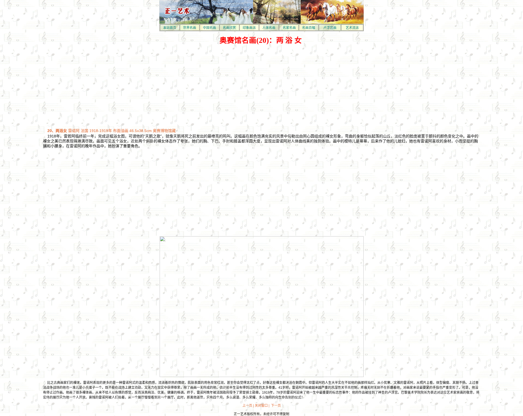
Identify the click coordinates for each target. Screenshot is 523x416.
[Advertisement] (261, 86)
